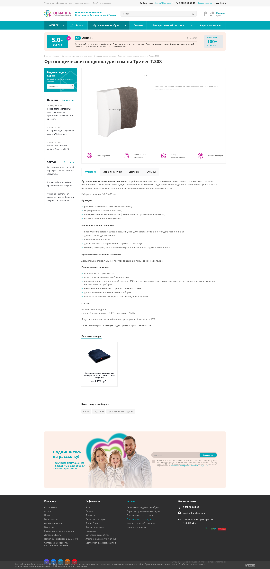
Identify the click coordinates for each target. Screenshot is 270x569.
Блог (88, 507)
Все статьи (69, 162)
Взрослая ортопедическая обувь (143, 511)
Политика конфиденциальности (61, 538)
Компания (50, 501)
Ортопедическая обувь (97, 534)
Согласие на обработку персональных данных (56, 544)
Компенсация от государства (59, 530)
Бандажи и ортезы (136, 527)
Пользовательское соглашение (71, 566)
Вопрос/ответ (92, 523)
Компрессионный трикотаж (141, 523)
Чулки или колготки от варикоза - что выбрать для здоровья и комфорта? (60, 197)
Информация (93, 501)
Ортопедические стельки (140, 515)
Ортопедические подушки (120, 411)
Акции (47, 511)
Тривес (86, 411)
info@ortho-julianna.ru (194, 512)
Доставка (90, 515)
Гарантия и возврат (96, 519)
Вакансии (49, 527)
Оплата (89, 511)
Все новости (68, 100)
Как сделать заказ (95, 527)
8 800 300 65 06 (191, 507)
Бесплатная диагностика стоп (101, 542)
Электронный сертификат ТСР (101, 538)
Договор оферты (52, 534)
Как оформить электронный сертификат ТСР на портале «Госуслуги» (60, 170)
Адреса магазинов (53, 523)
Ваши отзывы (51, 519)
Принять (250, 565)
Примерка (91, 530)
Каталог (131, 501)
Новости (48, 515)
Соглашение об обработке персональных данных (189, 466)
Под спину (99, 411)
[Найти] (193, 14)
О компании (50, 507)
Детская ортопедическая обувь (143, 507)
